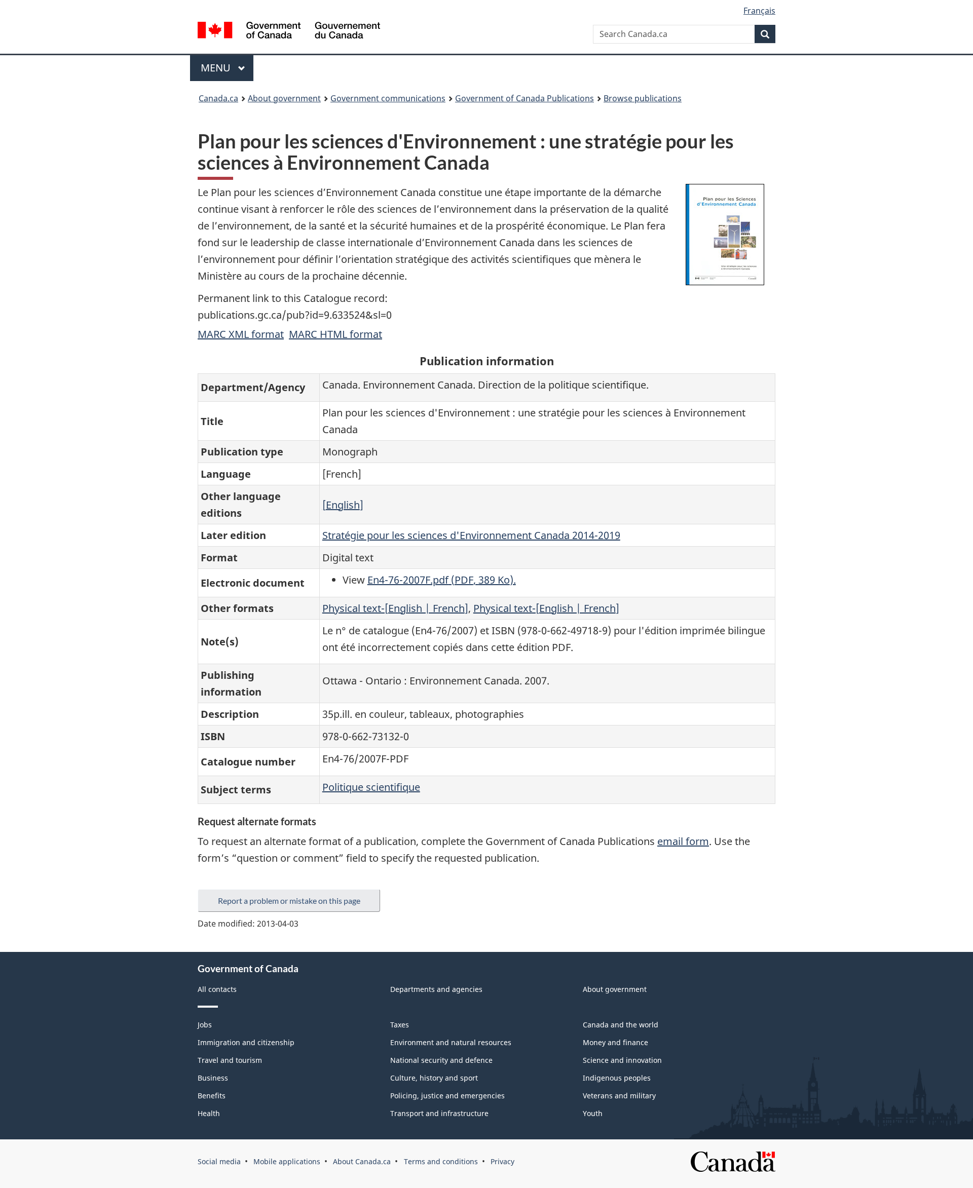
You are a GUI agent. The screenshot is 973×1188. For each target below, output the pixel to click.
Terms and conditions (441, 1161)
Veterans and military (619, 1095)
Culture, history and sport (434, 1078)
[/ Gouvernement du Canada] (289, 32)
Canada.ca (218, 98)
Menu (217, 67)
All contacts (217, 989)
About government (284, 98)
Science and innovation (622, 1060)
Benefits (212, 1095)
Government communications (387, 98)
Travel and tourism (230, 1060)
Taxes (399, 1024)
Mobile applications (286, 1161)
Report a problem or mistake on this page (289, 900)
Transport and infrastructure (439, 1113)
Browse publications (643, 98)
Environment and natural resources (450, 1042)
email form (683, 841)
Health (209, 1113)
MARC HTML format (335, 334)
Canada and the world (620, 1024)
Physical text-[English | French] (395, 608)
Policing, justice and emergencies (447, 1095)
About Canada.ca (362, 1161)
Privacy (502, 1161)
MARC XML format (241, 334)
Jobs (205, 1024)
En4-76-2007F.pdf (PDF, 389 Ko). (441, 580)
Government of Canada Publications (524, 98)
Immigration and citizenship (246, 1042)
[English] (342, 505)
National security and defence (441, 1060)
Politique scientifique (371, 787)
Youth (593, 1113)
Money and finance (615, 1042)
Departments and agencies (436, 989)
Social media (219, 1161)
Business (213, 1078)
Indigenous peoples (617, 1078)
